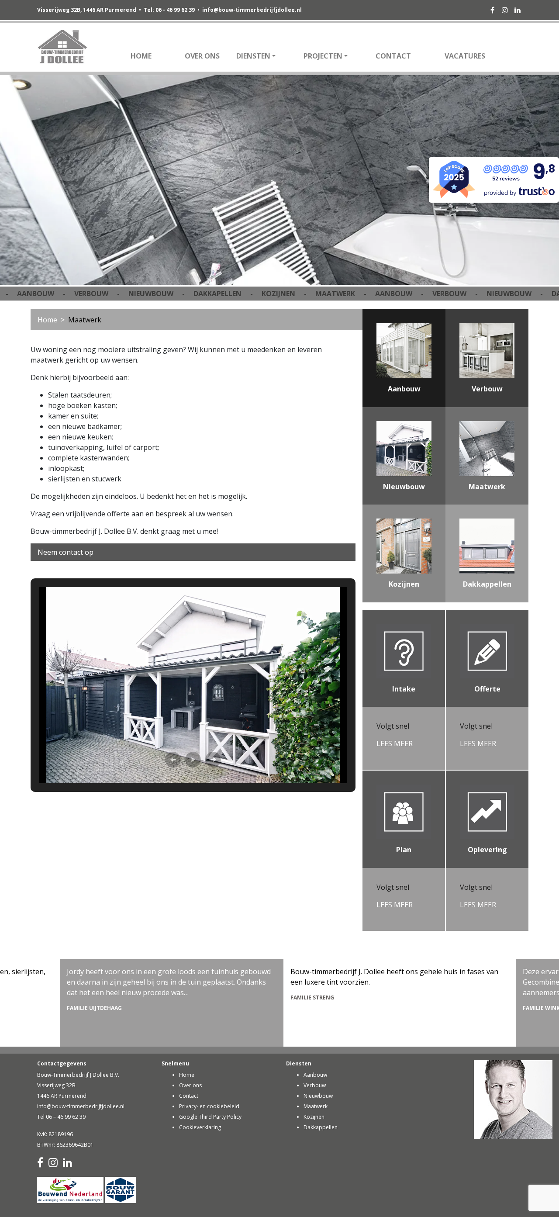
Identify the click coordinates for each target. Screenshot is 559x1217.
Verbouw (315, 1085)
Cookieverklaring (200, 1127)
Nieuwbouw (318, 1095)
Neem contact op (65, 552)
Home (141, 56)
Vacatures (465, 56)
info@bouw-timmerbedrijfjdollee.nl (252, 10)
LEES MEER (394, 743)
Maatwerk (316, 1106)
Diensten (253, 56)
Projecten (323, 56)
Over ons (202, 56)
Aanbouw (315, 1075)
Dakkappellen (321, 1127)
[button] (173, 760)
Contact (393, 56)
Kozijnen (314, 1116)
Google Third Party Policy (210, 1116)
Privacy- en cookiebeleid (209, 1106)
